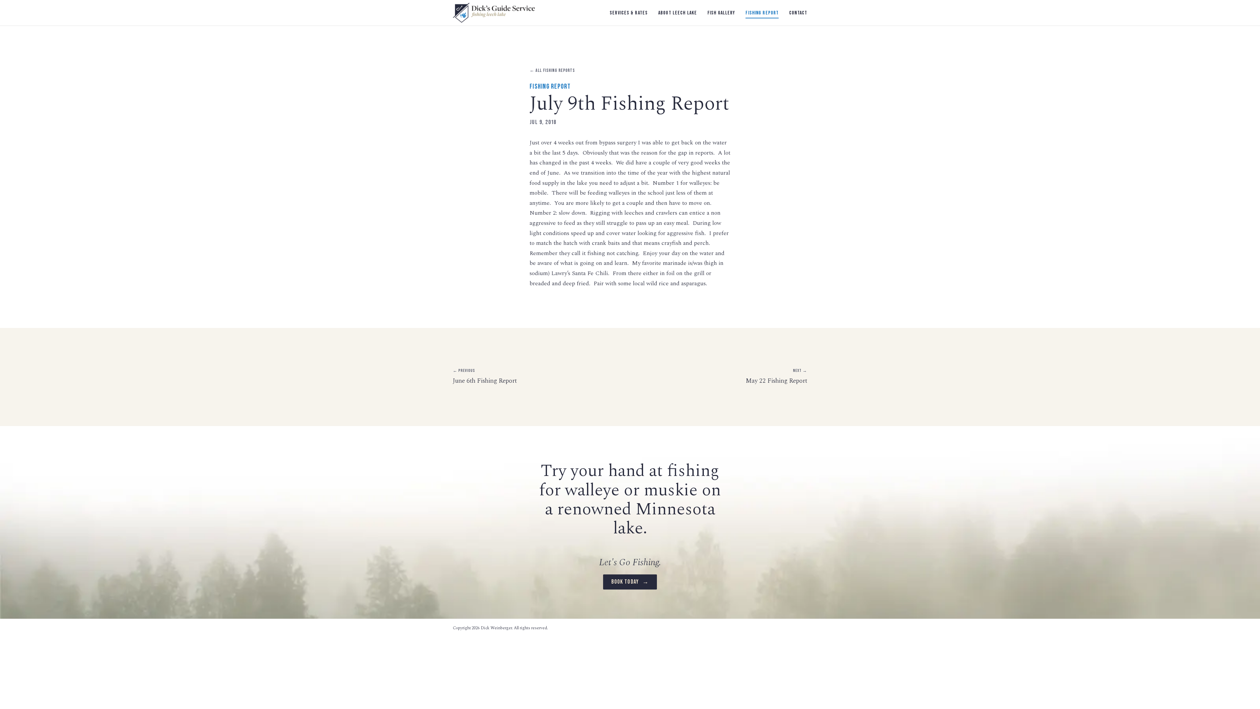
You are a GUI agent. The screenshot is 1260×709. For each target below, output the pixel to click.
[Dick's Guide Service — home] (494, 13)
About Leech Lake (677, 13)
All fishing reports (552, 70)
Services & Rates (629, 13)
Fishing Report (762, 13)
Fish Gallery (721, 13)
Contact (798, 13)
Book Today (630, 581)
